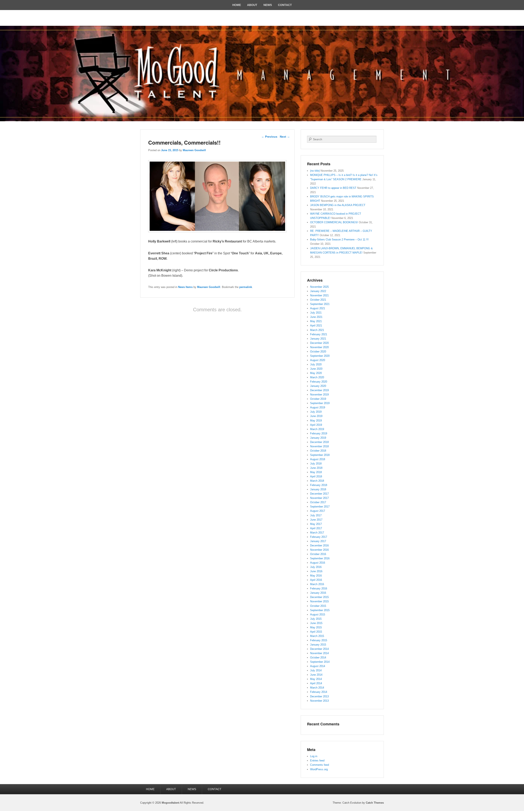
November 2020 (319, 347)
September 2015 (320, 610)
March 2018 (317, 480)
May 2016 (316, 575)
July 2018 (316, 463)
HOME (236, 5)
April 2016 (316, 579)
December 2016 (319, 545)
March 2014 (317, 687)
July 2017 (316, 515)
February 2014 (318, 691)
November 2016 (319, 549)
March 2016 (317, 584)
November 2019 (319, 394)
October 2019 (318, 398)
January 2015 (318, 644)
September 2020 (320, 355)
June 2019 (316, 416)
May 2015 (316, 627)
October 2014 (318, 657)
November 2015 (319, 601)
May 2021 (316, 321)
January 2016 (318, 592)
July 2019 (316, 411)
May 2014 (316, 679)
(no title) (315, 170)
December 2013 (319, 696)
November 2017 (319, 498)
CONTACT (285, 5)
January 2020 (318, 385)
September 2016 (320, 558)
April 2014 (316, 683)
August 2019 (317, 407)
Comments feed (319, 764)
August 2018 (317, 459)
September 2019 (320, 403)
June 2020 (316, 368)
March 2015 (317, 636)
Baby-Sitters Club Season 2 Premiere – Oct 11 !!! (339, 239)
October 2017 (318, 502)
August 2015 (317, 614)
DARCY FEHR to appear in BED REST (333, 187)
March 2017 (317, 532)
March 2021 (317, 330)
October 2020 (318, 351)
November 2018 (319, 446)
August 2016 (317, 562)
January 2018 (318, 489)
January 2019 (318, 437)
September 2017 (320, 506)
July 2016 (316, 567)
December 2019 (319, 390)
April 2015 (316, 631)
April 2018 (316, 476)
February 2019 (318, 433)
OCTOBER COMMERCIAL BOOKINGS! (334, 222)
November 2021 (319, 295)
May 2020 (316, 373)
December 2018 (319, 442)
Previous (269, 136)
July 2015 (316, 618)
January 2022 (318, 291)
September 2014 (320, 661)
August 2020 (317, 360)
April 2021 (316, 325)
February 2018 (318, 485)
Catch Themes (375, 802)
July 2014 (316, 670)
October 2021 (318, 299)
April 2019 (316, 424)
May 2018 (316, 472)
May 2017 (316, 524)
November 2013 (319, 700)
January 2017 (318, 541)
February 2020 (318, 381)
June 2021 (316, 316)
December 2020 (319, 342)
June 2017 (316, 519)
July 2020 (316, 364)
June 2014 (316, 674)
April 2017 (316, 528)
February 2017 (318, 536)
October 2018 (318, 450)
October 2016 (318, 554)
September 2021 (320, 304)
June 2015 (316, 623)
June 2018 (316, 467)
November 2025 (319, 286)
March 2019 (317, 429)
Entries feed (317, 760)
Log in (313, 756)
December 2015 (319, 597)
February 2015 (318, 640)
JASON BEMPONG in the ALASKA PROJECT (337, 205)
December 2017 (319, 493)
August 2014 (317, 666)
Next (285, 136)
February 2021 (318, 334)
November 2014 (319, 653)
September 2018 (320, 454)
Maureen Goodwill (194, 150)
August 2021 (317, 308)
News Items (185, 287)
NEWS (267, 5)
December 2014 (319, 648)
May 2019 (316, 420)
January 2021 (318, 338)
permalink (245, 287)
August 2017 (317, 510)
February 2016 (318, 588)
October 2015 (318, 605)
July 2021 (316, 312)
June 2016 (316, 571)
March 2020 (317, 377)
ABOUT (252, 5)
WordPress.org (319, 769)
